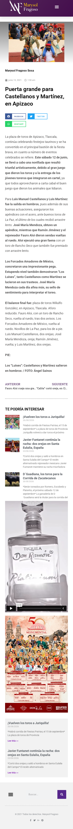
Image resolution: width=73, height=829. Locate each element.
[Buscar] (61, 794)
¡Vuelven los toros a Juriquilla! (28, 723)
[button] (56, 7)
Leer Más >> (13, 741)
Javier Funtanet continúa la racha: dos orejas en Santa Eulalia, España (41, 443)
